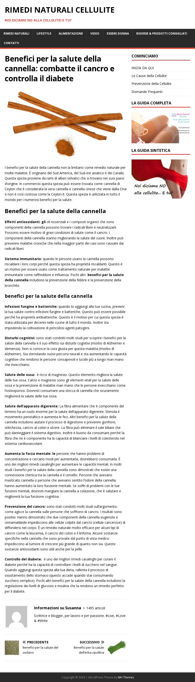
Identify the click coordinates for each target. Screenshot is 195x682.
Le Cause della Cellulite (149, 75)
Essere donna (118, 33)
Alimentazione (71, 33)
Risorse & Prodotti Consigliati (161, 33)
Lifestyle (44, 33)
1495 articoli (95, 608)
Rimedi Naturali (16, 33)
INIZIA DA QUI (143, 68)
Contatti (11, 43)
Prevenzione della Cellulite (151, 83)
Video (94, 33)
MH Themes (126, 677)
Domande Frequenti (147, 91)
